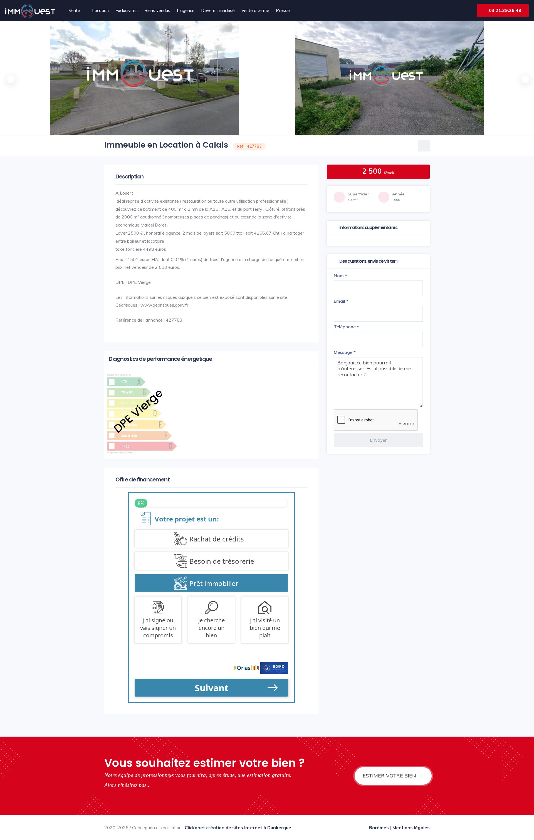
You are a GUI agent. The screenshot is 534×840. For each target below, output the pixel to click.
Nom (340, 275)
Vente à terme (255, 10)
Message (345, 352)
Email (341, 301)
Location (100, 10)
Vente (74, 10)
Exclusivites (126, 10)
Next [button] (524, 78)
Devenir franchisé (218, 10)
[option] (389, 78)
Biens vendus (157, 10)
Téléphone (346, 326)
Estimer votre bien (390, 775)
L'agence (185, 10)
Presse (283, 10)
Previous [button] (10, 78)
